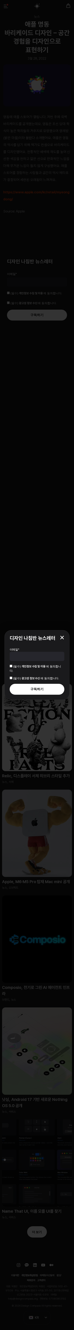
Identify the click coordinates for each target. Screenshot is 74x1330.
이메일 (14, 649)
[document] (37, 665)
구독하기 (37, 689)
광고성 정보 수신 (31, 678)
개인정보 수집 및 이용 (34, 666)
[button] (62, 637)
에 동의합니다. (36, 678)
